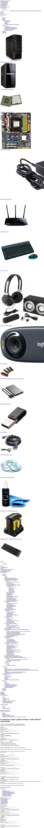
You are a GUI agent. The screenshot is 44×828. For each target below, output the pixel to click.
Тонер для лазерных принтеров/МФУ (13, 633)
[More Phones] (8, 695)
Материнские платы (10, 585)
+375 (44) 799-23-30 (4, 571)
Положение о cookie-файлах (10, 29)
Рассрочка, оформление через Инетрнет (12, 24)
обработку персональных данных (13, 733)
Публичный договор (8, 30)
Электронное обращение (7, 795)
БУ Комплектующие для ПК (5, 149)
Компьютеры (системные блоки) (11, 578)
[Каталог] (6, 575)
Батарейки (9, 661)
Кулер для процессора (11, 583)
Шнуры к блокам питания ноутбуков (13, 651)
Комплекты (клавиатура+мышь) (13, 620)
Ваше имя (2, 729)
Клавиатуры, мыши (4, 270)
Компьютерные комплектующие (6, 112)
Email (1, 732)
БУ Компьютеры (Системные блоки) (7, 89)
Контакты (4, 32)
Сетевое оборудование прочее (12, 614)
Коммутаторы (9, 615)
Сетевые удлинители (11, 653)
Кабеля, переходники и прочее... (6, 454)
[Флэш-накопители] (11, 637)
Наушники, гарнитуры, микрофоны (13, 627)
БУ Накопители (10, 607)
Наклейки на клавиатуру (11, 665)
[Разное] (7, 662)
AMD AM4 (11, 588)
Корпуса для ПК (10, 597)
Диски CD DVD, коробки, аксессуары (7, 477)
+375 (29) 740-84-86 (4, 567)
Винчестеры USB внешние (10, 636)
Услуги (4, 19)
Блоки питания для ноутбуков (5, 199)
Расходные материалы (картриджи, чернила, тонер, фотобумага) (12, 378)
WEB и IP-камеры (3, 363)
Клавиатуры (9, 619)
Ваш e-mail (2, 764)
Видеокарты (9, 595)
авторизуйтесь (8, 747)
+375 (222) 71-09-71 (4, 569)
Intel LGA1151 (11, 589)
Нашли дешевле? (8, 735)
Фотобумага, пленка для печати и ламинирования (16, 634)
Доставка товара (8, 21)
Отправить (2, 734)
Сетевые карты (9, 613)
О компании (7, 26)
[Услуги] (5, 666)
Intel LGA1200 (11, 590)
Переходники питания (11, 647)
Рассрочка (6, 23)
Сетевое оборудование (4, 231)
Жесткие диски (9, 593)
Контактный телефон (4, 756)
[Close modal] (6, 806)
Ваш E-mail (2, 757)
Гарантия (4, 33)
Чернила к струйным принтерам (13, 635)
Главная (4, 17)
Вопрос (2, 754)
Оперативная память (10, 592)
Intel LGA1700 (11, 591)
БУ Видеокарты (10, 608)
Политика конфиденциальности (10, 27)
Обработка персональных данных (11, 28)
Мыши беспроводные (11, 622)
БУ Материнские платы (11, 605)
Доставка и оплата (6, 20)
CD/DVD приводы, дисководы (12, 596)
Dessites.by (9, 787)
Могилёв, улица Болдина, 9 (5, 798)
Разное (1, 561)
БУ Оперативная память (11, 606)
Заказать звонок (3, 5)
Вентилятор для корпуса (11, 599)
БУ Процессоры (10, 604)
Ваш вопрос (2, 824)
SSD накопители (10, 594)
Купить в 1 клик (3, 738)
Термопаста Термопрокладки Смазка (13, 584)
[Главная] (5, 564)
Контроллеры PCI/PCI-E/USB (12, 600)
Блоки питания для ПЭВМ (12, 598)
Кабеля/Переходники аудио (12, 646)
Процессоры (9, 582)
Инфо (4, 25)
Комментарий (3, 767)
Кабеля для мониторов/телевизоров (13, 649)
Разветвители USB (10, 654)
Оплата (6, 22)
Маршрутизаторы (10, 612)
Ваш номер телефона (4, 731)
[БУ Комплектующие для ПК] (15, 601)
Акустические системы (11, 626)
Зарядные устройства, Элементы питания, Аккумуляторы (15, 657)
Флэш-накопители (3, 432)
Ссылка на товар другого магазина (7, 765)
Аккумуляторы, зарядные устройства (13, 660)
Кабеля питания (10, 652)
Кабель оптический (10, 645)
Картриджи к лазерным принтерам (13, 632)
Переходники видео (10, 650)
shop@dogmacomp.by (6, 708)
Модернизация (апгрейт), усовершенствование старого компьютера (17, 669)
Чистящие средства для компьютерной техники (9, 510)
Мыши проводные (10, 621)
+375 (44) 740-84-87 (4, 570)
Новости (4, 31)
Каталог (4, 18)
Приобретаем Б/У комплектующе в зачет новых (13, 672)
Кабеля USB (9, 648)
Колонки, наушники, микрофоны (6, 325)
